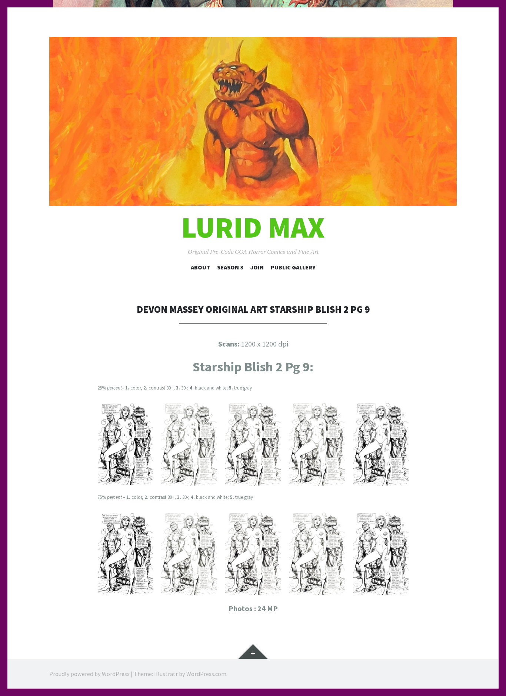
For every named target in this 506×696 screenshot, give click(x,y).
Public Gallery (293, 267)
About (200, 267)
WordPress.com (206, 673)
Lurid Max (253, 227)
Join (257, 267)
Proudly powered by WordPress (89, 673)
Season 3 (230, 267)
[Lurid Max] (253, 121)
